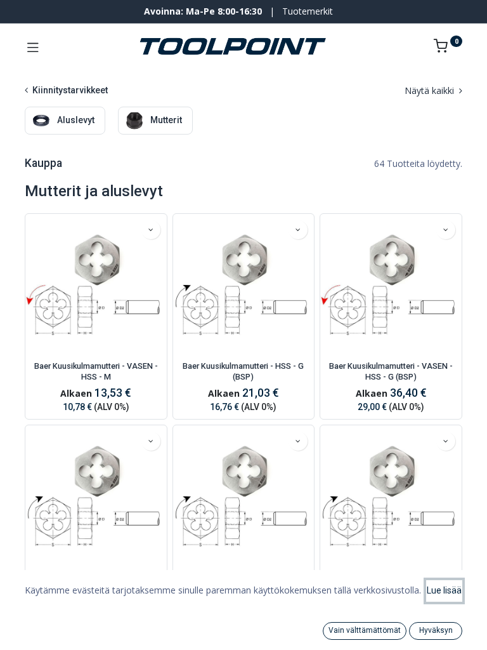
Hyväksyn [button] (436, 630)
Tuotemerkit (307, 11)
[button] (150, 229)
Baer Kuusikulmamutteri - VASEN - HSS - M (96, 371)
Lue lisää (444, 590)
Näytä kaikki (431, 90)
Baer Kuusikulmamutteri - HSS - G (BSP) (243, 371)
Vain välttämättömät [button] (364, 630)
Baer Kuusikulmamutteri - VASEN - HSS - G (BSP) (391, 371)
